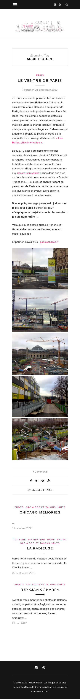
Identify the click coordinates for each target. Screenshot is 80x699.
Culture (20, 540)
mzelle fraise (42, 489)
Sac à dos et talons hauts (45, 507)
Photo (19, 507)
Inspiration (36, 540)
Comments (40, 471)
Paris (40, 75)
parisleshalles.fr (49, 241)
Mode (51, 540)
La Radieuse (40, 548)
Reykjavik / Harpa (40, 590)
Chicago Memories (40, 512)
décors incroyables (28, 172)
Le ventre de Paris (40, 80)
